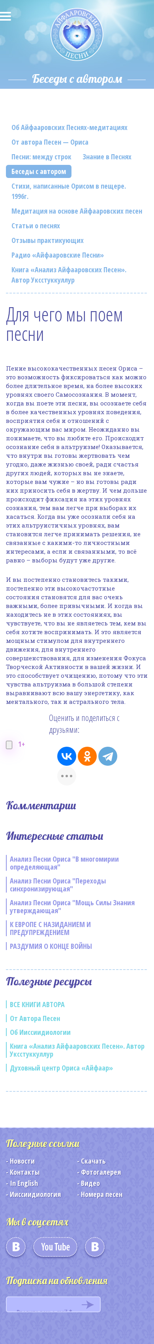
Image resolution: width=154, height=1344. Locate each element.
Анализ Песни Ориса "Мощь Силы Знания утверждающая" (72, 906)
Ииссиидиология (35, 1194)
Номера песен (101, 1194)
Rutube (95, 1250)
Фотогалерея (101, 1172)
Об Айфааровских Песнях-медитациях (69, 127)
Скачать (93, 1161)
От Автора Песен (35, 1018)
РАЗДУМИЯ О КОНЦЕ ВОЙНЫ (51, 946)
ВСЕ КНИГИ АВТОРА (37, 1004)
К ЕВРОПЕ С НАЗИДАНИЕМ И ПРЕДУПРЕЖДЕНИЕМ (50, 928)
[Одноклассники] (87, 756)
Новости (22, 1161)
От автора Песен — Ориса (49, 142)
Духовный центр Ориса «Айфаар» (61, 1068)
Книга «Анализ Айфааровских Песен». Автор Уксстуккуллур (68, 275)
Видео (90, 1183)
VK (16, 1250)
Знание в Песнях (107, 156)
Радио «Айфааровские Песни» (57, 255)
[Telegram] (107, 756)
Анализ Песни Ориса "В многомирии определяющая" (64, 863)
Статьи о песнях (35, 225)
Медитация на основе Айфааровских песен (76, 211)
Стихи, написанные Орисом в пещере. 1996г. (68, 191)
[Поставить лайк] (9, 745)
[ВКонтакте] (66, 756)
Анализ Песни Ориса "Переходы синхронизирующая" (58, 885)
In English (24, 1183)
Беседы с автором (38, 171)
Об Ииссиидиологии (40, 1032)
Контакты (24, 1172)
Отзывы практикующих (47, 240)
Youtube (55, 1250)
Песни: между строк (41, 156)
